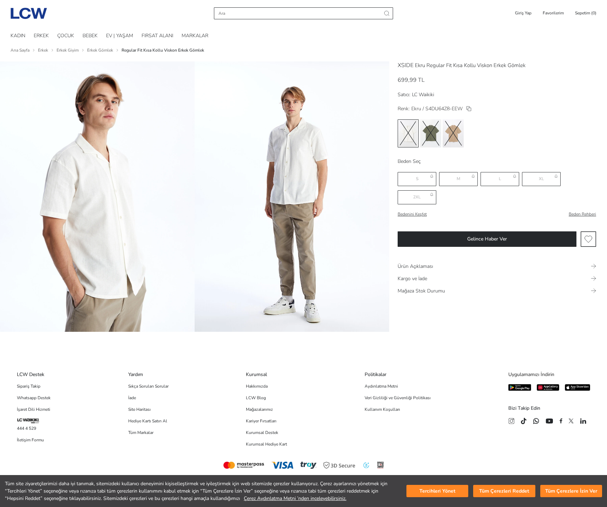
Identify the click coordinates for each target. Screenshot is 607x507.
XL (541, 179)
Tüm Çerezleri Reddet (504, 491)
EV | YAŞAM (119, 35)
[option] (408, 133)
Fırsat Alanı (157, 35)
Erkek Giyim (68, 50)
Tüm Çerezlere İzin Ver (571, 491)
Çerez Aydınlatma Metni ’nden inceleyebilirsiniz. (295, 498)
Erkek (43, 50)
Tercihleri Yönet (437, 491)
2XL (417, 197)
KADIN (18, 35)
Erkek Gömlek (100, 50)
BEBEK (90, 35)
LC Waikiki (423, 94)
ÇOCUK (65, 35)
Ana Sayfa (20, 50)
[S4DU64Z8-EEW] (468, 108)
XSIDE (405, 65)
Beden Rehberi (582, 214)
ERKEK (41, 35)
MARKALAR (195, 35)
